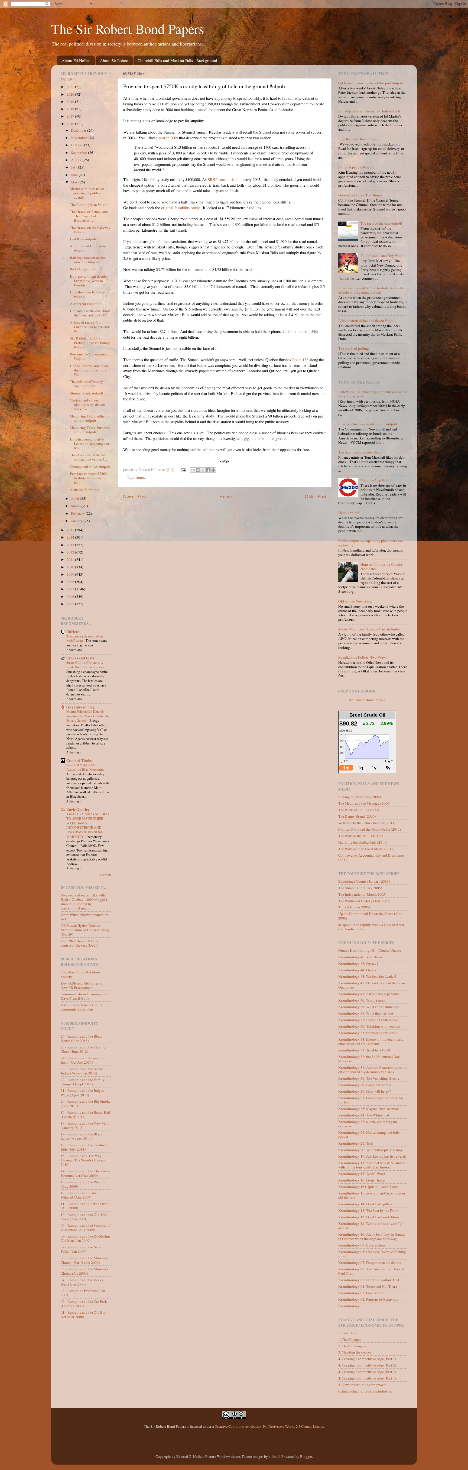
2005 (71, 603)
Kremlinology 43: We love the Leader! (367, 976)
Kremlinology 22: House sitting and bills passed (368, 1134)
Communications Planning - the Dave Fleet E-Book (84, 996)
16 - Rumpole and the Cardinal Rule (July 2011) (84, 1147)
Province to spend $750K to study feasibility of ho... (89, 478)
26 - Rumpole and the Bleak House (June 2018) (81, 1038)
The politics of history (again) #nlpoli (86, 383)
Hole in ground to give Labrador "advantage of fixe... (89, 443)
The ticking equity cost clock (359, 452)
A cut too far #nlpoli (85, 489)
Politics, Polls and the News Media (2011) (369, 829)
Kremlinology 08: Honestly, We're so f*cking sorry (372, 1253)
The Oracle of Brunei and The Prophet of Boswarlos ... (89, 216)
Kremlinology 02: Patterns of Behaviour (368, 1299)
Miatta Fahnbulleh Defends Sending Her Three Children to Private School (87, 716)
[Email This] (192, 470)
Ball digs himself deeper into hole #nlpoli (88, 259)
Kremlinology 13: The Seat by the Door (368, 1210)
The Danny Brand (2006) (357, 816)
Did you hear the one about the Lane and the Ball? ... (90, 313)
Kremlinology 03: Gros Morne (361, 1292)
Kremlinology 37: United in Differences (368, 1019)
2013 (71, 544)
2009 (71, 574)
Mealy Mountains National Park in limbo (369, 629)
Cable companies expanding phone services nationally (370, 542)
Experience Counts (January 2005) (364, 881)
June (75, 174)
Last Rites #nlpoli (83, 239)
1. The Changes (349, 1339)
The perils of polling (353, 348)
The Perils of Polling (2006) (359, 809)
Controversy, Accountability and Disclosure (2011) (371, 857)
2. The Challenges (351, 1345)
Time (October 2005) (354, 907)
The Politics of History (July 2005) (364, 900)
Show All (105, 874)
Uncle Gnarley (78, 809)
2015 (71, 529)
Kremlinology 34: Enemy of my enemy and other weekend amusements (371, 1041)
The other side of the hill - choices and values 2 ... (89, 457)
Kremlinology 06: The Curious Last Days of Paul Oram (371, 1271)
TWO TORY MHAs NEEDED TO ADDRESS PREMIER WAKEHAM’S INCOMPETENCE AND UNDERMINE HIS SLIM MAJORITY (87, 825)
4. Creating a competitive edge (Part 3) (367, 1371)
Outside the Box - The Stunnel (361, 195)
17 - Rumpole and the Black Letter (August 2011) (81, 1136)
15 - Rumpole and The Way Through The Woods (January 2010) (83, 1160)
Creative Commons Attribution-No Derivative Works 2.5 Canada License (269, 1426)
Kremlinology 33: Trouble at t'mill (364, 1050)
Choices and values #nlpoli (90, 466)
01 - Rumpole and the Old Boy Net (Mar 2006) (83, 1314)
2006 (71, 596)
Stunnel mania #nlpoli (86, 393)
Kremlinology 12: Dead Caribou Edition (368, 1217)
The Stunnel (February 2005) (360, 887)
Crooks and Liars (80, 658)
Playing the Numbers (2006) (359, 796)
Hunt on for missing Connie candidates (381, 566)
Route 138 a (301, 359)
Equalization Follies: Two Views (362, 657)
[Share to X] (203, 470)
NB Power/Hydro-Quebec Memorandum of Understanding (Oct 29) (85, 930)
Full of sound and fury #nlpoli (383, 255)
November (79, 137)
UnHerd (73, 631)
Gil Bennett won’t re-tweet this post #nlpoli (370, 82)
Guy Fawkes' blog (80, 707)
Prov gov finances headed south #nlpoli (367, 424)
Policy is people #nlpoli (356, 167)
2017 (71, 116)
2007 (71, 589)
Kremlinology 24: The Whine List (363, 1115)
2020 (71, 94)
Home (225, 496)
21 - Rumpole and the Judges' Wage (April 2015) (82, 1092)
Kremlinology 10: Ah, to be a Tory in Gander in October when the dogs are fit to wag (372, 1236)
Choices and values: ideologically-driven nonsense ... (87, 404)
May (75, 182)
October (77, 145)
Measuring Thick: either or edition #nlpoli (90, 418)
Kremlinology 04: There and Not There (367, 1286)
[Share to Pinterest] (213, 470)
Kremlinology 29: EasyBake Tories (364, 1084)
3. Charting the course (354, 1352)
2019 (71, 101)
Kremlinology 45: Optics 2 (358, 963)
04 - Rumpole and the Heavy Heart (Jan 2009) (82, 1282)
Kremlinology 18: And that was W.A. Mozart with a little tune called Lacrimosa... (372, 1165)
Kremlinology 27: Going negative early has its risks (370, 1100)
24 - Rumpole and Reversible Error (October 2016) (82, 1060)
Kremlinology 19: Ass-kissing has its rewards (372, 1156)
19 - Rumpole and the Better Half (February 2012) (85, 1114)
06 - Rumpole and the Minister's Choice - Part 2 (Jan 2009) (84, 1260)
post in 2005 (168, 137)
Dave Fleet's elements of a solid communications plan (84, 1007)
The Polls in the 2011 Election (360, 835)
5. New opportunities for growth (362, 1384)
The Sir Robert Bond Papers (127, 29)
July (74, 167)
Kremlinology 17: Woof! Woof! (362, 1173)
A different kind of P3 (86, 303)
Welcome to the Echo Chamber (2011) (367, 822)
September (79, 152)
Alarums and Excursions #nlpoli (88, 248)
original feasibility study (180, 207)
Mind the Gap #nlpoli (376, 480)
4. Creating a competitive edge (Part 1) (367, 1358)
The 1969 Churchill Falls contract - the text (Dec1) (79, 943)
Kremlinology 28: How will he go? (364, 1091)
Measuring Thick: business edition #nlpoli (90, 429)
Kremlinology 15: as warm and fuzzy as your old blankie (371, 1195)
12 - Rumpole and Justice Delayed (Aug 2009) (79, 1195)
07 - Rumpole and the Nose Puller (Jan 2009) (81, 1249)
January (77, 520)
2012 (71, 552)
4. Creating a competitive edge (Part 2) (367, 1365)
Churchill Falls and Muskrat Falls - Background (177, 60)
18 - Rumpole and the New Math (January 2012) (85, 1125)
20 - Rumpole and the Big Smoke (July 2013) (85, 1103)
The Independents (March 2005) (362, 894)
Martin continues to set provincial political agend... (87, 193)
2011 (71, 559)
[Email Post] (183, 469)
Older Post (315, 496)
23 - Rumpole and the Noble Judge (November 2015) (82, 1071)
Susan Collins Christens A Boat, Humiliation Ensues (84, 664)
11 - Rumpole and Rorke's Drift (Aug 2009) (84, 1205)
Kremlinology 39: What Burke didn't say (368, 1006)
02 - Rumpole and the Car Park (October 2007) (84, 1303)
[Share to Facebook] (208, 470)
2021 (71, 86)
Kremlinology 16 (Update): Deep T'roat (368, 1186)
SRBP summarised (223, 179)
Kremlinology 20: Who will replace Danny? (371, 1149)
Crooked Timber (79, 760)
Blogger (306, 1456)
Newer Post (134, 496)
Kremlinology (349, 1305)
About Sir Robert (114, 60)
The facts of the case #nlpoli (381, 223)
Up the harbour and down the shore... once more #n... (89, 370)
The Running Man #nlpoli (89, 204)
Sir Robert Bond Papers (367, 699)
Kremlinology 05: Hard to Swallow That (368, 1279)
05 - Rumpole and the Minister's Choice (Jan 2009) (84, 1271)
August (77, 159)
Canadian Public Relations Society (80, 974)
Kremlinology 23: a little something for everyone (367, 1123)
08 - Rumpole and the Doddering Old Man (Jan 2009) (85, 1238)
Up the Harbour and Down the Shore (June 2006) (370, 915)
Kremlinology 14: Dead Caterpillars (365, 1204)
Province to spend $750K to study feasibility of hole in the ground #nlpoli (371, 290)
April (75, 498)
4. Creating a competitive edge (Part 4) (367, 1378)
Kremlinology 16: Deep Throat (361, 1180)
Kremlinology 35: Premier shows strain (368, 1032)
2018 (71, 108)
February (78, 513)
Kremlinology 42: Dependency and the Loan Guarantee (371, 985)
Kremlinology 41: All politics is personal (369, 993)
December (79, 130)
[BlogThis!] (197, 470)
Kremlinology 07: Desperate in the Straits (369, 1262)
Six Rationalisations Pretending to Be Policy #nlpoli (90, 342)
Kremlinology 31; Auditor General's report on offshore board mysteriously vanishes (372, 1069)
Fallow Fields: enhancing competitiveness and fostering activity (372, 394)
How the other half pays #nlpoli (88, 294)
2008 (71, 581)
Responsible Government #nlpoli (89, 356)
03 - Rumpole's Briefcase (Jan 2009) (83, 1292)
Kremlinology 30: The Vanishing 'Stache (368, 1078)
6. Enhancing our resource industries (365, 1391)
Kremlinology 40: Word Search (362, 1000)
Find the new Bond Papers (358, 139)
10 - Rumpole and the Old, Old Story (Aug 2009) (84, 1216)
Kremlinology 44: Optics (357, 969)
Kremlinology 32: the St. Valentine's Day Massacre (369, 1058)
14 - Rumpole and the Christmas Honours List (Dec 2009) (85, 1173)
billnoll (274, 1456)
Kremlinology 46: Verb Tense (360, 956)
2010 (71, 567)
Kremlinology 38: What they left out (365, 1013)
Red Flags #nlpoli (83, 269)
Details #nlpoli (349, 512)
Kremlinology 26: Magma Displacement (368, 1108)
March (76, 505)
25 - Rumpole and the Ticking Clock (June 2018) (83, 1049)
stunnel (141, 477)
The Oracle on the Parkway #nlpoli (90, 229)
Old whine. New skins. (355, 601)
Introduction (347, 1332)
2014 (71, 537)
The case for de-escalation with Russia (84, 638)
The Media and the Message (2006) (364, 803)
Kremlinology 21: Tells (355, 1143)
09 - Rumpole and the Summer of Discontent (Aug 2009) (86, 1227)
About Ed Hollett (76, 60)
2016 (71, 123)
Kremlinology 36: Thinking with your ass (369, 1026)
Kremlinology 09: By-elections (361, 1245)
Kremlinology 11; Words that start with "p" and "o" (370, 1225)
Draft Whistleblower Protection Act (84, 916)
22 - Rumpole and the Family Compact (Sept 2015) (83, 1081)
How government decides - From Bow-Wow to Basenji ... (90, 280)
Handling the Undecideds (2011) (362, 842)
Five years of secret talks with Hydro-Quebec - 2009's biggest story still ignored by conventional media (84, 902)
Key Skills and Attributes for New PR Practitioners (82, 985)
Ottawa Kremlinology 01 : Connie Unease (369, 950)
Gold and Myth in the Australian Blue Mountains (85, 767)
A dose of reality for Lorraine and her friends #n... (90, 326)
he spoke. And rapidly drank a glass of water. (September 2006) (371, 926)
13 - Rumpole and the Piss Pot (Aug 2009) (83, 1184)
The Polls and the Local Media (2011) (366, 848)
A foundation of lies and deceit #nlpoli (367, 320)
